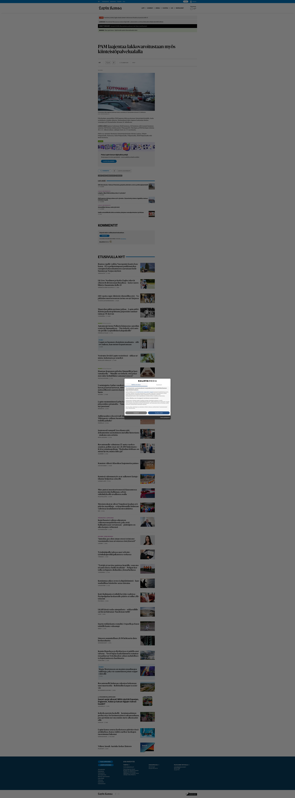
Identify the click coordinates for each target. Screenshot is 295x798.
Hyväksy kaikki (159, 413)
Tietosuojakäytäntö (165, 417)
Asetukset (136, 413)
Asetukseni (159, 385)
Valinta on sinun (136, 384)
